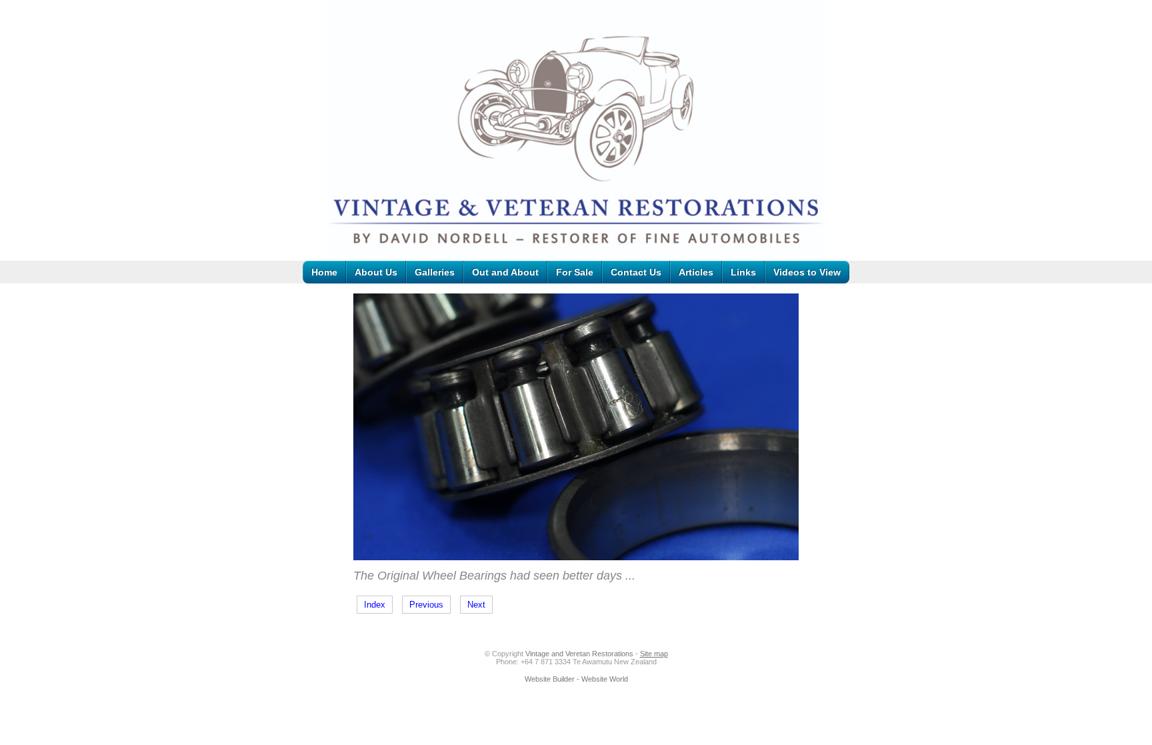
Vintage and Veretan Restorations (579, 654)
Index (374, 605)
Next (476, 605)
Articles (696, 272)
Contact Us (636, 272)
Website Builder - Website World (576, 679)
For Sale (574, 272)
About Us (376, 272)
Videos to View (807, 272)
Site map (654, 654)
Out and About (505, 272)
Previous (426, 605)
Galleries (435, 272)
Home (324, 272)
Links (743, 272)
